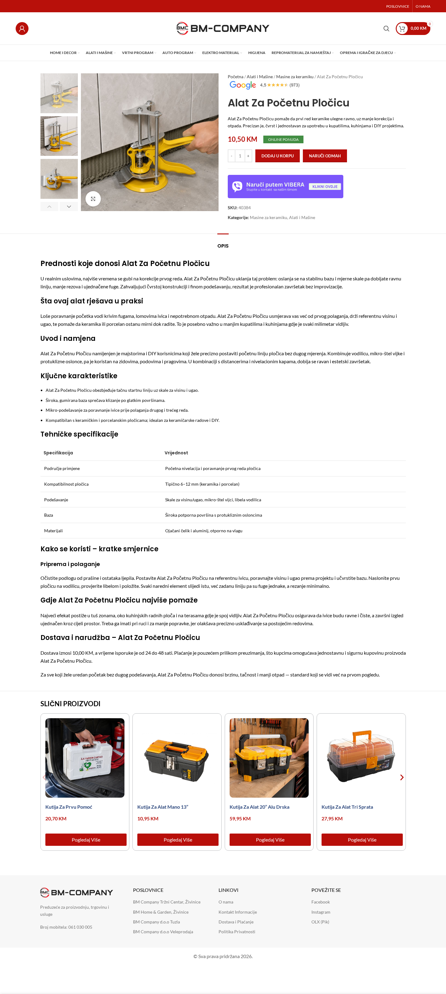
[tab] (223, 242)
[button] (49, 206)
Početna (235, 76)
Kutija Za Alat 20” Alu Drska (259, 807)
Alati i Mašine (260, 76)
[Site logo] (223, 27)
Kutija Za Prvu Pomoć (68, 807)
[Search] (386, 28)
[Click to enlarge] (93, 198)
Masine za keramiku (295, 76)
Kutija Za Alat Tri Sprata (347, 807)
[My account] (22, 28)
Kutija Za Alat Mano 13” (162, 807)
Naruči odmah (325, 155)
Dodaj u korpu (277, 155)
